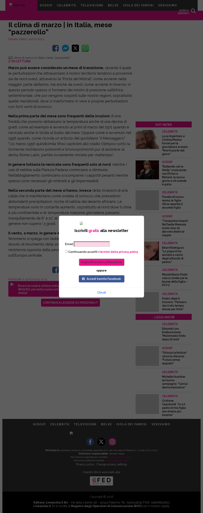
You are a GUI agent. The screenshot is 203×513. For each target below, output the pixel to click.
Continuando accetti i (103, 251)
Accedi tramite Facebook (104, 278)
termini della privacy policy (118, 251)
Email (69, 244)
